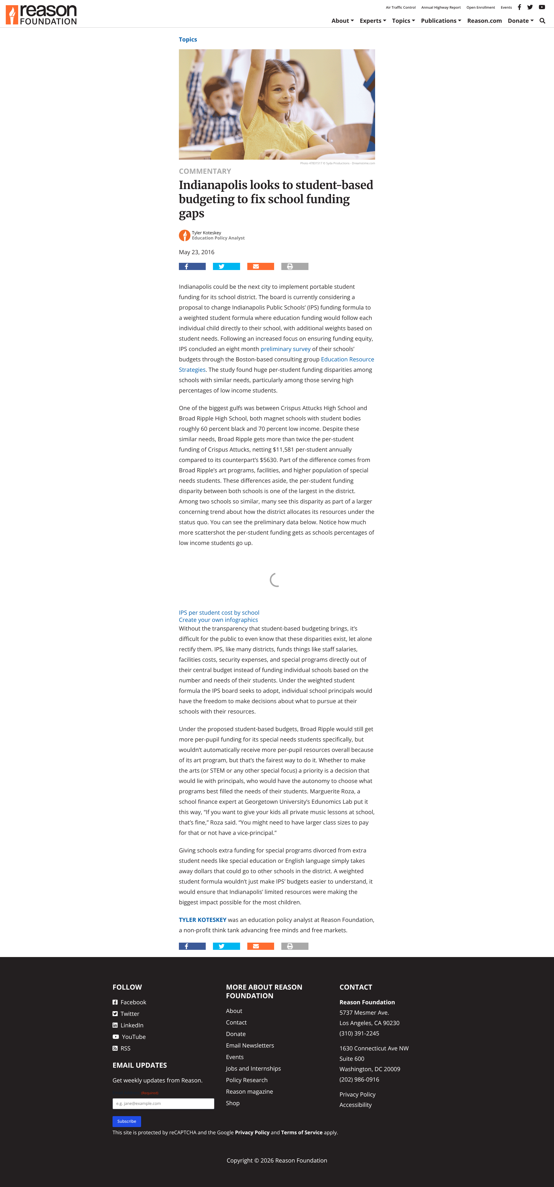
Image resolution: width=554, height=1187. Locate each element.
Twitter (130, 1014)
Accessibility (356, 1105)
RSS (125, 1048)
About (340, 20)
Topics (401, 20)
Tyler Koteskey (203, 920)
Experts (370, 20)
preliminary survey (285, 349)
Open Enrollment (481, 7)
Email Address (135, 1093)
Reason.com (484, 20)
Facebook (133, 1002)
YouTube (134, 1037)
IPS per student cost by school (219, 612)
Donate (518, 20)
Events (506, 7)
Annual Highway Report (441, 7)
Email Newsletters (250, 1045)
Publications (438, 20)
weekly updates (144, 1080)
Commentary (205, 171)
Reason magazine (249, 1091)
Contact (236, 1022)
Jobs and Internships (253, 1068)
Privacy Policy (358, 1094)
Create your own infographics (218, 620)
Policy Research (246, 1080)
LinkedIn (132, 1025)
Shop (233, 1103)
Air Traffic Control (401, 7)
